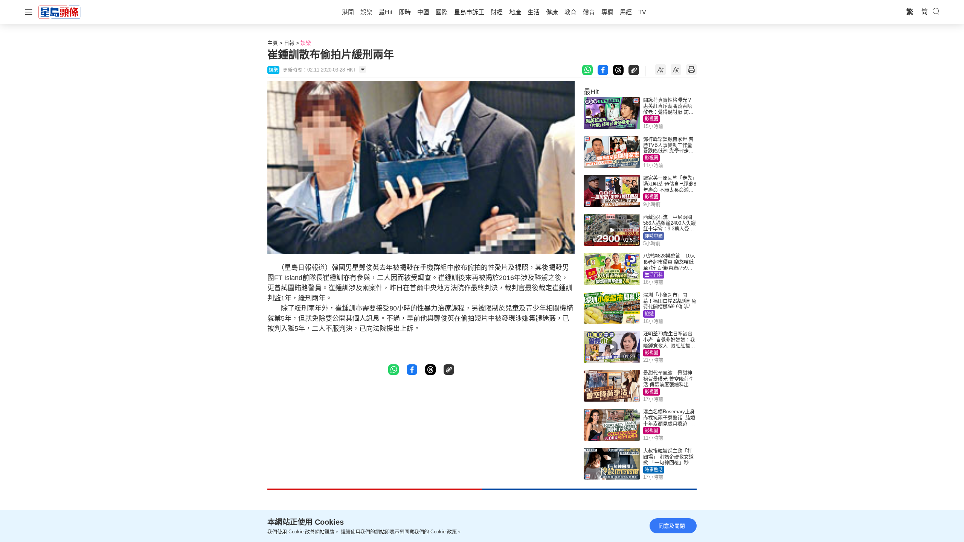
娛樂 (305, 43)
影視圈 (651, 119)
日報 (289, 43)
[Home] (59, 11)
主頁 (272, 43)
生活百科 (654, 275)
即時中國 (654, 236)
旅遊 (649, 314)
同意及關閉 (672, 526)
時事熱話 (654, 469)
